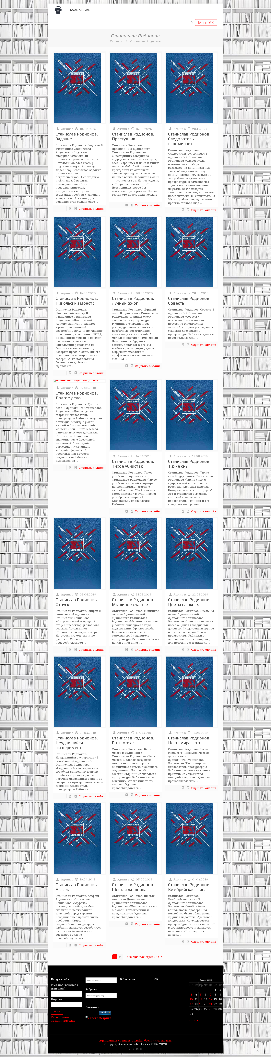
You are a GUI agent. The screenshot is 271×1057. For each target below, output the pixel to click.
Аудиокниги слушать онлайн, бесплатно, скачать (135, 1040)
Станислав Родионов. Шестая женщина (133, 887)
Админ (66, 128)
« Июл (193, 1020)
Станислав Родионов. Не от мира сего (189, 740)
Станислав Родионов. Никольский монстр (77, 301)
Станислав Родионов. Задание (77, 136)
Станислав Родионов (145, 41)
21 (210, 1004)
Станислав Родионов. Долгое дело (77, 395)
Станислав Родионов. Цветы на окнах (189, 602)
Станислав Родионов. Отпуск (77, 602)
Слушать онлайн (91, 208)
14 (210, 999)
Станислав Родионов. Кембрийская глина (189, 887)
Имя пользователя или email (64, 986)
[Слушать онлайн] (79, 88)
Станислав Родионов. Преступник (133, 136)
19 (201, 1004)
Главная (116, 41)
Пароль (56, 999)
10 (191, 999)
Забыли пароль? (63, 1020)
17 (191, 1004)
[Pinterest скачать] (133, 1049)
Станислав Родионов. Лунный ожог (133, 301)
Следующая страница (143, 956)
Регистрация (60, 1017)
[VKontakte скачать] (137, 1049)
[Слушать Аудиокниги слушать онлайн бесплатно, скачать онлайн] (58, 10)
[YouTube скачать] (129, 1049)
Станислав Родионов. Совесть (189, 301)
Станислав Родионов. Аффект (77, 887)
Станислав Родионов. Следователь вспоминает (189, 139)
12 (201, 999)
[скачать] (92, 1014)
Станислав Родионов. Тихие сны (189, 464)
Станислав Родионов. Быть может (133, 740)
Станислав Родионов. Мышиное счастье (133, 602)
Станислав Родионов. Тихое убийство (133, 464)
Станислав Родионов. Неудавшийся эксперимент (77, 743)
